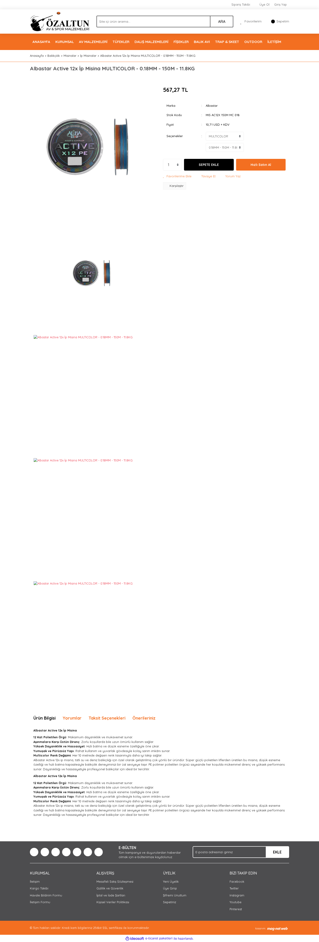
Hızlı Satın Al (261, 165)
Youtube (235, 902)
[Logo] (59, 21)
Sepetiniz (169, 902)
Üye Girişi (170, 888)
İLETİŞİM (274, 41)
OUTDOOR (253, 41)
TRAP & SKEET (227, 41)
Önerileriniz (144, 718)
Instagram (237, 895)
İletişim (35, 881)
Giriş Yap (280, 4)
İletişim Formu (40, 902)
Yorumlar (72, 718)
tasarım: (260, 928)
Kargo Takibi (39, 888)
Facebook (237, 881)
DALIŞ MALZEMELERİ (151, 41)
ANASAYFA (41, 41)
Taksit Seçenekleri (107, 718)
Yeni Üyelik (171, 881)
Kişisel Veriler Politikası (112, 902)
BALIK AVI (202, 41)
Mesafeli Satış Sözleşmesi (114, 881)
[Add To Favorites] (177, 176)
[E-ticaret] (159, 938)
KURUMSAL (64, 41)
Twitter (234, 888)
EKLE (277, 852)
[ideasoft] (134, 938)
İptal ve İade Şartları (110, 895)
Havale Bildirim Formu (46, 895)
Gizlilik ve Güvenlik (109, 888)
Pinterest (236, 909)
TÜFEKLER (121, 41)
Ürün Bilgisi (44, 718)
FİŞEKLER (181, 41)
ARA (221, 21)
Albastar (212, 105)
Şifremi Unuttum (174, 895)
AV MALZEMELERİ (93, 41)
